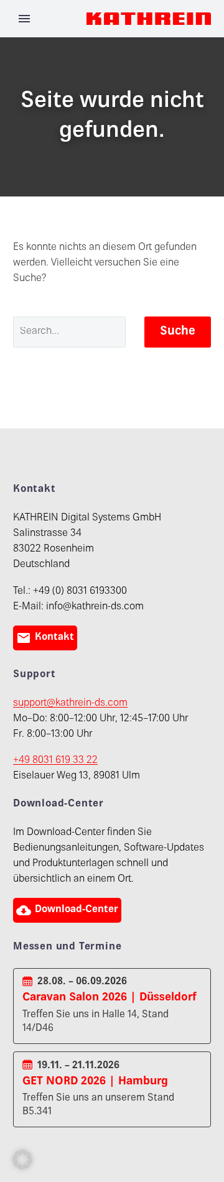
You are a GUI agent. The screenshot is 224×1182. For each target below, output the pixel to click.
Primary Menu (24, 18)
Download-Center (67, 910)
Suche (177, 332)
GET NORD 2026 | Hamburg (95, 1081)
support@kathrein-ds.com (70, 703)
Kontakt (45, 637)
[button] (22, 1159)
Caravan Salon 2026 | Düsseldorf (109, 997)
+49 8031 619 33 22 (55, 760)
